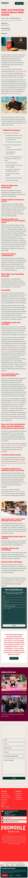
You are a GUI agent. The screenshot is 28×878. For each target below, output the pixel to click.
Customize (18, 875)
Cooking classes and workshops (14, 178)
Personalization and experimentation (11, 153)
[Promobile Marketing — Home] (5, 3)
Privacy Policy (12, 865)
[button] (26, 3)
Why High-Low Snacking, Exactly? (12, 145)
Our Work (4, 794)
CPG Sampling (6, 797)
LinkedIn (18, 795)
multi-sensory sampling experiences (13, 445)
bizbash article (8, 351)
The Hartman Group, (14, 403)
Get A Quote (5, 807)
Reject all (11, 875)
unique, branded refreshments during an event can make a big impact (13, 463)
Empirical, (17, 345)
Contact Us (19, 799)
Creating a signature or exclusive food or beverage (14, 166)
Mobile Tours (5, 795)
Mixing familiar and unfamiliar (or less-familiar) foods (14, 138)
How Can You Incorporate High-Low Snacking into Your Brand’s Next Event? (13, 158)
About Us (4, 801)
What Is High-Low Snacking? (11, 133)
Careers (3, 803)
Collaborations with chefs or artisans (13, 174)
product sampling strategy (17, 582)
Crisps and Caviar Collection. (13, 93)
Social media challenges (12, 180)
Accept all (5, 875)
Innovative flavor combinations (14, 142)
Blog (2, 805)
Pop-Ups (4, 799)
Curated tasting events (12, 163)
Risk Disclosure (8, 865)
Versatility (8, 147)
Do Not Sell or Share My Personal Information (20, 865)
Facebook (18, 797)
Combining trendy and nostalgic (14, 149)
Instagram (18, 794)
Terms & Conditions (2, 865)
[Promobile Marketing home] (14, 829)
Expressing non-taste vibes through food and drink (13, 170)
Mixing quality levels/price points (14, 135)
